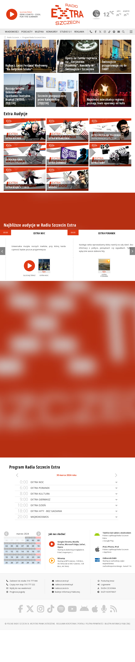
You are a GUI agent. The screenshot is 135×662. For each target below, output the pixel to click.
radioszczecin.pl (62, 581)
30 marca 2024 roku (66, 475)
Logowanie (105, 584)
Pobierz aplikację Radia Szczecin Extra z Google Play (116, 537)
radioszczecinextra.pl (64, 584)
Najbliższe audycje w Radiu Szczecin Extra (40, 225)
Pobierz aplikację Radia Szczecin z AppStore (115, 549)
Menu (131, 32)
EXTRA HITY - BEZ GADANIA (39, 511)
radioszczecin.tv (62, 588)
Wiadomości (12, 31)
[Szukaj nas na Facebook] (21, 605)
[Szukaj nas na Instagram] (41, 605)
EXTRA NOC (32, 482)
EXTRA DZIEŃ (31, 505)
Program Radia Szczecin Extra (34, 37)
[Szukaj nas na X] (30, 605)
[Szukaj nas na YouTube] (72, 605)
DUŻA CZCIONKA (108, 588)
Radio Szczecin (13, 37)
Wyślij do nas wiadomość (118, 32)
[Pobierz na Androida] (84, 605)
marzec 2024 (22, 533)
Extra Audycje (15, 113)
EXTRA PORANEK (35, 488)
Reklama (79, 31)
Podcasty (26, 31)
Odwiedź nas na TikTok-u (109, 32)
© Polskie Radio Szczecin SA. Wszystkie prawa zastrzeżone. (30, 623)
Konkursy (51, 31)
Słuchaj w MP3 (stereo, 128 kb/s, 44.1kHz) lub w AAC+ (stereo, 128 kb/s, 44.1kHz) (70, 562)
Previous (2, 251)
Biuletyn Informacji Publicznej (67, 592)
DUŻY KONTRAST (108, 592)
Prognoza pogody (17, 592)
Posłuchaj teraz (107, 581)
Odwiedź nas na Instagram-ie (105, 32)
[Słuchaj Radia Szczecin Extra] (11, 14)
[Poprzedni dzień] (25, 475)
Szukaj (123, 32)
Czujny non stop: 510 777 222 (22, 584)
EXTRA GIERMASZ (35, 499)
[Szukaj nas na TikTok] (51, 605)
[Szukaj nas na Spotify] (61, 605)
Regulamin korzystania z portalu (70, 623)
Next (132, 251)
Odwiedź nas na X (100, 32)
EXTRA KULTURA (35, 493)
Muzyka (39, 31)
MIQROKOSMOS (33, 516)
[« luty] (7, 534)
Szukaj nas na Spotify (114, 32)
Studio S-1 (66, 31)
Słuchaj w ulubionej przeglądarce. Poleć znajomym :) (71, 547)
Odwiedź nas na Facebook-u (95, 32)
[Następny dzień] (108, 475)
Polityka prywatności (94, 623)
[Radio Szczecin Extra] (67, 14)
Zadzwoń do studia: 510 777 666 (23, 581)
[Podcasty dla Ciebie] (104, 605)
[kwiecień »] (38, 534)
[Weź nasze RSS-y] (114, 605)
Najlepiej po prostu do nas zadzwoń (91, 32)
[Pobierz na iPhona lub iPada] (94, 605)
